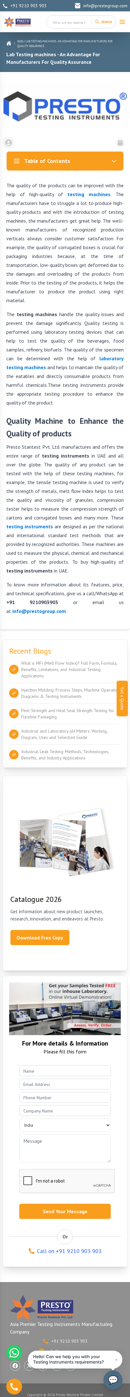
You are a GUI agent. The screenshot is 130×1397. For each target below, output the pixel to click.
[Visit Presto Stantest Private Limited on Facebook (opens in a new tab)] (15, 1366)
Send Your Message (65, 1211)
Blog (20, 41)
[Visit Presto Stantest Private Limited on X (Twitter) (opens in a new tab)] (29, 1366)
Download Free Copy (40, 937)
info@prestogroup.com (105, 6)
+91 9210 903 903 (28, 6)
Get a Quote (122, 698)
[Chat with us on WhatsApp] (14, 1353)
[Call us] (14, 1386)
